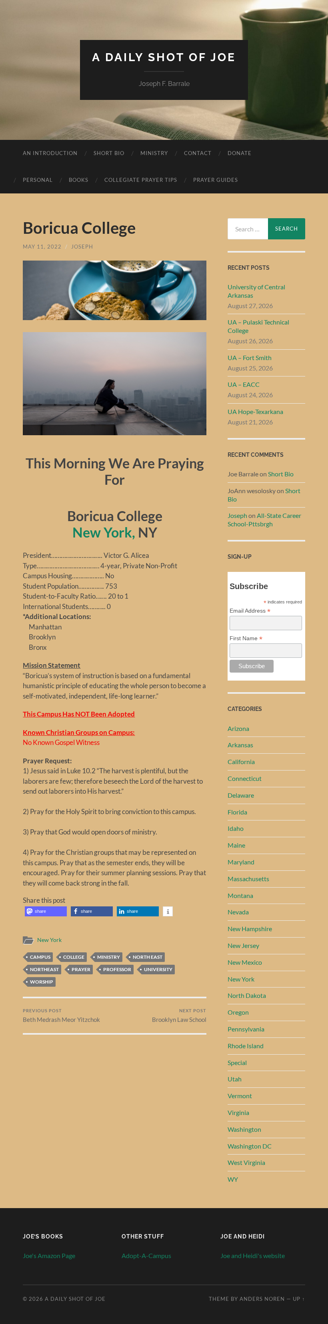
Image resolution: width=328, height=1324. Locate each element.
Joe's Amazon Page (49, 1255)
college (73, 957)
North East (147, 957)
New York (49, 940)
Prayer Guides (215, 180)
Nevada (238, 912)
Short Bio (109, 153)
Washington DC (250, 1146)
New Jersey (243, 945)
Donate (240, 153)
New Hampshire (250, 928)
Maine (236, 845)
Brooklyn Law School (179, 1015)
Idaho (236, 828)
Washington (244, 1129)
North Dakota (247, 995)
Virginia (238, 1112)
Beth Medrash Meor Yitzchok (61, 1015)
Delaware (241, 795)
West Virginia (246, 1162)
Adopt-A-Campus (146, 1255)
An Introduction (50, 153)
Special (237, 1062)
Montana (240, 895)
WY (233, 1179)
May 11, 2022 (42, 246)
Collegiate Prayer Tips (140, 180)
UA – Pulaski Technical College (258, 326)
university (158, 969)
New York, (103, 532)
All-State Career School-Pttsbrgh (264, 520)
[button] (46, 911)
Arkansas (240, 745)
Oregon (238, 1012)
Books (78, 180)
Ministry (154, 153)
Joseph (82, 246)
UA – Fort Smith (250, 357)
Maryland (241, 862)
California (241, 761)
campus (40, 957)
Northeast (44, 969)
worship (41, 982)
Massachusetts (248, 878)
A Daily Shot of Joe (164, 57)
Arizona (238, 728)
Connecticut (245, 778)
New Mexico (245, 962)
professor (117, 969)
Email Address (250, 611)
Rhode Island (246, 1045)
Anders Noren (262, 1299)
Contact (198, 153)
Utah (235, 1079)
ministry (108, 957)
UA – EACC (244, 384)
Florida (237, 812)
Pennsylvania (246, 1029)
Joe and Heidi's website (252, 1255)
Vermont (240, 1095)
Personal (38, 180)
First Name (246, 638)
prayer (81, 969)
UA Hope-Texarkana (255, 411)
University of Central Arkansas (256, 291)
